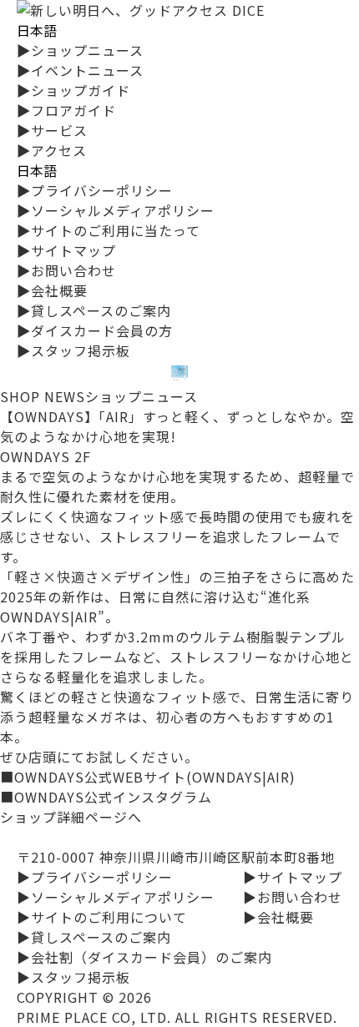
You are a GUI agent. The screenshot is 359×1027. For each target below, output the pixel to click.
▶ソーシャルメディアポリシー (116, 897)
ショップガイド (73, 90)
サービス (52, 130)
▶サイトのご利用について (102, 917)
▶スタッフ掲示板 (73, 977)
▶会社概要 (278, 917)
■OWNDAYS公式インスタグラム (106, 797)
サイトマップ (66, 250)
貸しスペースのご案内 (94, 310)
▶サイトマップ (292, 877)
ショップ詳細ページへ (71, 817)
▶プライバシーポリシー (95, 877)
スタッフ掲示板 (73, 350)
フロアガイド (66, 110)
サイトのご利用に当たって (108, 230)
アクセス (52, 150)
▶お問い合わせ (292, 897)
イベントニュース (80, 70)
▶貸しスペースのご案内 (94, 937)
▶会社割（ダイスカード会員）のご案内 (144, 957)
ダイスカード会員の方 (95, 330)
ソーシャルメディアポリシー (116, 210)
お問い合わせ (66, 270)
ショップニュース (80, 50)
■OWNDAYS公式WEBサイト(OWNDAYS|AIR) (148, 777)
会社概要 (52, 290)
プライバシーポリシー (95, 190)
